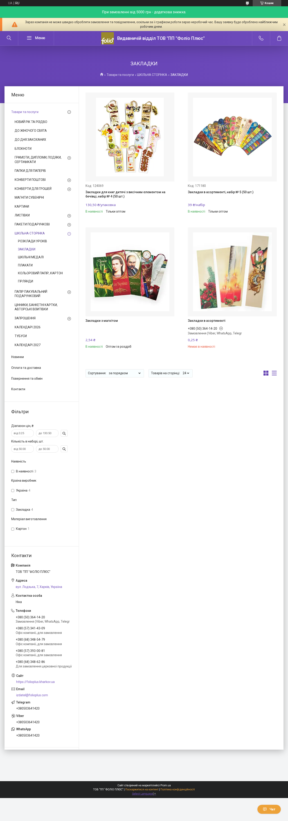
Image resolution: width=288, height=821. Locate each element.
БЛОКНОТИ (23, 148)
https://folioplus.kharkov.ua (35, 682)
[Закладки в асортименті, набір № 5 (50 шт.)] (232, 137)
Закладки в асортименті (206, 320)
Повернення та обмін (27, 378)
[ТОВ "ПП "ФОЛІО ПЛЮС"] (107, 38)
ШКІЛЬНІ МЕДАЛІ (31, 257)
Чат (272, 809)
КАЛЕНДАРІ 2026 (27, 327)
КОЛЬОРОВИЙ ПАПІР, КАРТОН (40, 273)
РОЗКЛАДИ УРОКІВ (32, 241)
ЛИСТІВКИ (22, 215)
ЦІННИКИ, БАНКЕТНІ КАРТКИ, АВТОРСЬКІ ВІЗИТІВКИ (36, 307)
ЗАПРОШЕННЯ (25, 318)
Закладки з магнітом (102, 320)
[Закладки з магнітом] (130, 271)
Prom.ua (165, 785)
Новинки (17, 357)
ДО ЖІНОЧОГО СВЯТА (31, 130)
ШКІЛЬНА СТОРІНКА (152, 75)
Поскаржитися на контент (141, 789)
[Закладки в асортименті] (232, 271)
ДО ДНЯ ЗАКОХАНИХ (30, 139)
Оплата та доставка (26, 368)
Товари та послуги (120, 75)
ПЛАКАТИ (25, 265)
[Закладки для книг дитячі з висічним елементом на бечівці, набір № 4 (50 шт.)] (130, 137)
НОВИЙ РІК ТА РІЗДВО (31, 122)
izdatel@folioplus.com (32, 695)
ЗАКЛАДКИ (26, 249)
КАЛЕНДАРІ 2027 (27, 345)
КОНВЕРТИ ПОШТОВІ (30, 179)
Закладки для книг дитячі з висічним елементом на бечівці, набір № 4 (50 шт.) (125, 194)
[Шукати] (9, 38)
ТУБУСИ (21, 336)
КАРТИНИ (22, 206)
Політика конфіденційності (177, 789)
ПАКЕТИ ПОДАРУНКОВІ (32, 224)
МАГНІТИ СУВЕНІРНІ (29, 197)
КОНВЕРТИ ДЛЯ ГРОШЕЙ (33, 189)
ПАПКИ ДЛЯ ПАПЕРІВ (30, 170)
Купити (100, 208)
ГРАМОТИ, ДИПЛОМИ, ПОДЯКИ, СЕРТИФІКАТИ (38, 160)
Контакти (18, 389)
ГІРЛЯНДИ (25, 281)
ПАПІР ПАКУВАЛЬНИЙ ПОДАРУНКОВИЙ (31, 294)
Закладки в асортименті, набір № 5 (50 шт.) (221, 192)
